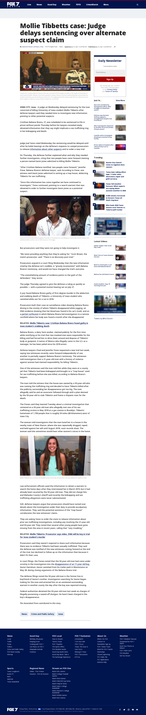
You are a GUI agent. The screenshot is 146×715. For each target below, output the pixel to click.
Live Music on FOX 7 (37, 647)
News (61, 47)
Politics (9, 647)
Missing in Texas (80, 652)
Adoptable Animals (36, 649)
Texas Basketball (13, 682)
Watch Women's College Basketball (60, 692)
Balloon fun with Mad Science (104, 274)
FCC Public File (102, 657)
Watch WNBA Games (59, 695)
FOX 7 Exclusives (82, 636)
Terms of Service (111, 91)
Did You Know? (125, 656)
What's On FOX (102, 639)
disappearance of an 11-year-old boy (72, 564)
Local (9, 639)
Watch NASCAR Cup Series (61, 681)
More (106, 4)
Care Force (78, 649)
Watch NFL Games (58, 671)
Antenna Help (102, 662)
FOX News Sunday (13, 652)
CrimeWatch (79, 639)
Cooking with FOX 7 (36, 644)
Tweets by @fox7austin (103, 318)
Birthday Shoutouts (36, 639)
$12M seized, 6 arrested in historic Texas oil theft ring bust (115, 198)
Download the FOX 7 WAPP (127, 642)
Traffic (9, 642)
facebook (120, 709)
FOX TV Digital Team (51, 47)
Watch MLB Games (59, 678)
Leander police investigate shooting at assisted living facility (103, 137)
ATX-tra (77, 657)
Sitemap (10, 654)
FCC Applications (103, 660)
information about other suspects (46, 149)
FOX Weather (124, 653)
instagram (128, 709)
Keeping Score (35, 642)
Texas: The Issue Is (81, 647)
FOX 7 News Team (103, 647)
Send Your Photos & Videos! (127, 647)
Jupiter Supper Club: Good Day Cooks (102, 246)
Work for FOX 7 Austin (105, 649)
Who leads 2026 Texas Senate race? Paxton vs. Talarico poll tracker (115, 207)
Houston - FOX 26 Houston (39, 674)
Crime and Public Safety (42, 614)
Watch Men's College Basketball (59, 687)
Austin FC (10, 674)
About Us (101, 636)
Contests (33, 652)
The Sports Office (58, 647)
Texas (9, 644)
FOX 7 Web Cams (126, 651)
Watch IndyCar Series (59, 684)
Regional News (37, 668)
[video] (120, 248)
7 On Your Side (80, 642)
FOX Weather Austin (59, 649)
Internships (101, 652)
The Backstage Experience (61, 657)
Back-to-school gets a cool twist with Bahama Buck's (103, 265)
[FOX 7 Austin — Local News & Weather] (14, 4)
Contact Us (101, 642)
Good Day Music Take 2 (60, 654)
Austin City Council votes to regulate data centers (115, 164)
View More (120, 100)
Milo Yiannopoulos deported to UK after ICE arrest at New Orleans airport (103, 127)
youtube (133, 709)
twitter (124, 709)
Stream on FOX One (61, 668)
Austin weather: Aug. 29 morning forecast (102, 285)
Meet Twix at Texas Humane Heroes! (103, 256)
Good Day (34, 636)
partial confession (30, 314)
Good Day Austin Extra (60, 652)
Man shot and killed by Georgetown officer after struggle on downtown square (102, 107)
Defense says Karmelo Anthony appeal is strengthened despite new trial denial (103, 117)
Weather (124, 636)
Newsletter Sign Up (104, 644)
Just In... (98, 100)
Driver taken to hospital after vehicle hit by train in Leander (104, 146)
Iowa (60, 614)
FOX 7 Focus (79, 644)
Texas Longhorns (13, 671)
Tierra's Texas (57, 642)
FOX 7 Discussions (81, 654)
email (137, 709)
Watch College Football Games (60, 675)
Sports (10, 668)
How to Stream (57, 639)
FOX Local (57, 636)
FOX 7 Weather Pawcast (128, 639)
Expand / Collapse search (137, 4)
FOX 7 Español (57, 644)
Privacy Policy (112, 89)
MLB (8, 677)
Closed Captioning (103, 654)
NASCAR (10, 679)
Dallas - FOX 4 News (37, 671)
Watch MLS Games (58, 698)
